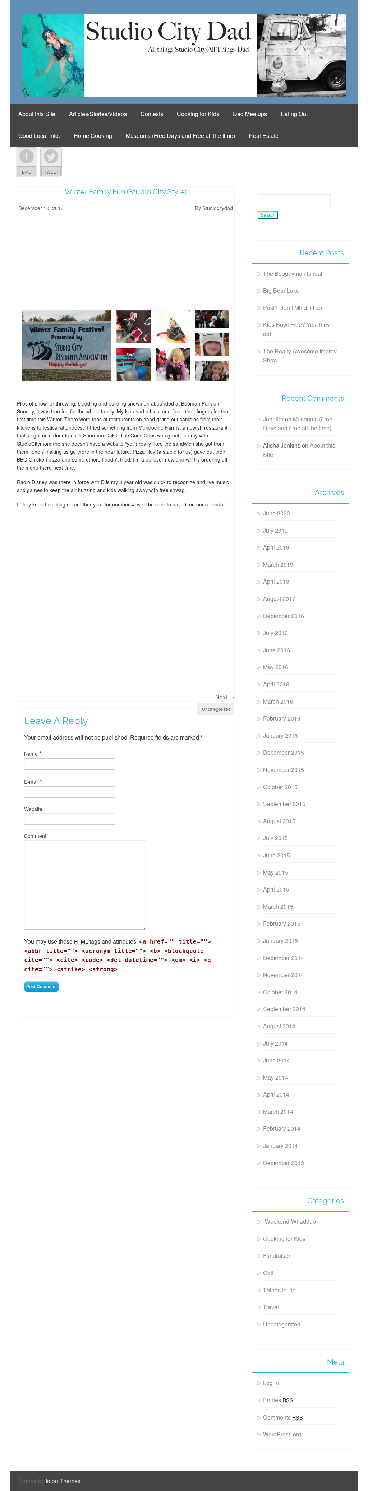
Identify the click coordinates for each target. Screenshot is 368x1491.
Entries (278, 1400)
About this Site (36, 114)
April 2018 (276, 581)
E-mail (31, 781)
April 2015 (276, 889)
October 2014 (280, 992)
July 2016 (275, 633)
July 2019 (275, 530)
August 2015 (279, 821)
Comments (283, 1417)
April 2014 (276, 1094)
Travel (271, 1307)
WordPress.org (282, 1434)
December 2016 (283, 616)
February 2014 (281, 1128)
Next (224, 697)
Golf (268, 1273)
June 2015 (276, 855)
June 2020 (276, 513)
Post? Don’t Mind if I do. (293, 308)
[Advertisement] (62, 259)
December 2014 (283, 958)
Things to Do (279, 1290)
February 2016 (281, 718)
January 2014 (280, 1146)
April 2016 (276, 684)
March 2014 (278, 1111)
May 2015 (275, 872)
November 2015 (283, 769)
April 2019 (276, 547)
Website (33, 808)
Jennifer (273, 419)
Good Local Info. (39, 135)
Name (31, 753)
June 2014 (276, 1060)
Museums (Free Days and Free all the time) (180, 135)
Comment (35, 835)
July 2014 (275, 1043)
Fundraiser (276, 1255)
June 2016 (276, 650)
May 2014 (275, 1077)
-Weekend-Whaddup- (290, 1221)
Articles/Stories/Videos (98, 114)
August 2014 (279, 1026)
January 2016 (280, 735)
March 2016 (278, 701)
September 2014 (284, 1009)
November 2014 (283, 975)
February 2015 (281, 923)
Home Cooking (93, 135)
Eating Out (294, 114)
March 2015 (278, 906)
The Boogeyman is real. (293, 273)
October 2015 (280, 787)
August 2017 (279, 598)
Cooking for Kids (198, 114)
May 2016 (275, 667)
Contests (152, 114)
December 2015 (283, 752)
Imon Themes (63, 1481)
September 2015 (284, 804)
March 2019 (278, 564)
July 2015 (275, 838)
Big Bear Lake (281, 290)
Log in (271, 1383)
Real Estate (264, 135)
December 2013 (283, 1163)
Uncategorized (216, 709)
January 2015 (280, 940)
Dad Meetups (250, 114)
